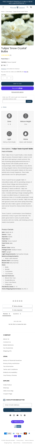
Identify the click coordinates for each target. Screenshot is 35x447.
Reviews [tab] (5, 313)
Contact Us (7, 342)
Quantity (3, 74)
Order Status (7, 385)
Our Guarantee (8, 348)
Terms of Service (29, 440)
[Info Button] (7, 65)
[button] (3, 7)
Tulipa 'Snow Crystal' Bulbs (20, 11)
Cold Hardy (9, 11)
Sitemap (6, 388)
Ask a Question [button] (18, 310)
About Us (6, 339)
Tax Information (8, 366)
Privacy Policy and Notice (11, 363)
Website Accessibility (10, 372)
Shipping (3, 68)
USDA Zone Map (8, 391)
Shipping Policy (8, 442)
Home (2, 11)
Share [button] (5, 107)
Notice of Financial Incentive (12, 360)
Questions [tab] (16, 313)
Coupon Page (7, 394)
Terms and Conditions (10, 369)
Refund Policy (17, 442)
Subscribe (17, 410)
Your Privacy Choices (10, 375)
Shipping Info (7, 351)
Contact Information (27, 442)
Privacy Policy (20, 440)
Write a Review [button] (18, 306)
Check (29, 101)
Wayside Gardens (10, 440)
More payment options (18, 92)
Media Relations (8, 345)
